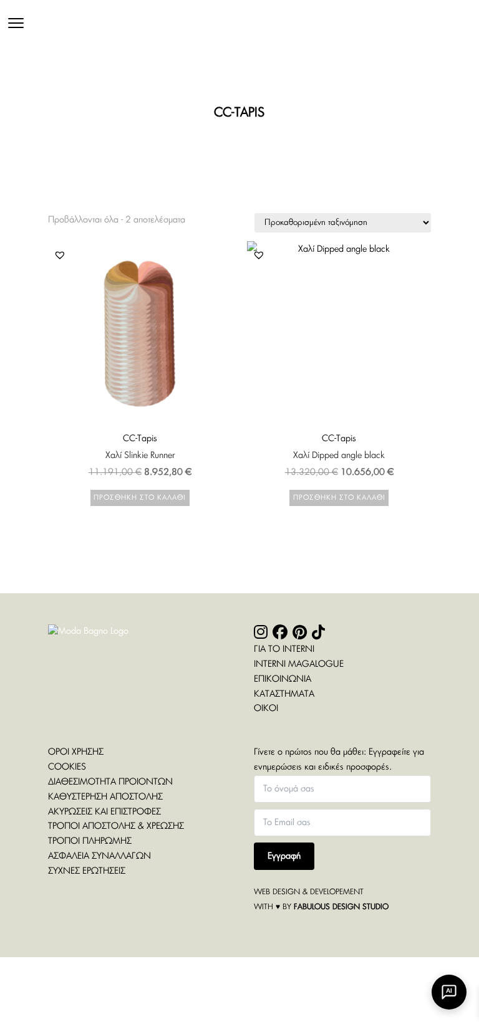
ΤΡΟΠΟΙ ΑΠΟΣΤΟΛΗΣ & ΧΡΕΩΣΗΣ (116, 826)
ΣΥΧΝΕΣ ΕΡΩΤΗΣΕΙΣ (86, 871)
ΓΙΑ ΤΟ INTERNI (284, 649)
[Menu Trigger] (16, 23)
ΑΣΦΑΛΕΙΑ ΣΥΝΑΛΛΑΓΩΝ (99, 856)
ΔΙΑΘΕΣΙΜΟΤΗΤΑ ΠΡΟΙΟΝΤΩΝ (110, 782)
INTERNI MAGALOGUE (299, 664)
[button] (59, 254)
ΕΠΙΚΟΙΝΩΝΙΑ (282, 679)
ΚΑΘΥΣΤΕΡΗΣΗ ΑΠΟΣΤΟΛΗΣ (105, 797)
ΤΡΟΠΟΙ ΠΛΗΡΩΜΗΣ (90, 841)
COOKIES (67, 767)
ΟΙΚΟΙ (266, 708)
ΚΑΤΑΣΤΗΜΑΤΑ (284, 694)
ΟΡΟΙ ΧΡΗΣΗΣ (76, 752)
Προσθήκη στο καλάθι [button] (140, 497)
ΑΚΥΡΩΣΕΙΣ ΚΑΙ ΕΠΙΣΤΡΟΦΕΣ (104, 812)
